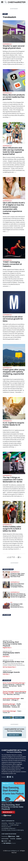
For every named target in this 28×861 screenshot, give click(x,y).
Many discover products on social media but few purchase (14, 97)
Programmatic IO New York (13, 662)
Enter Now (6, 656)
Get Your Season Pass (9, 667)
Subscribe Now (13, 735)
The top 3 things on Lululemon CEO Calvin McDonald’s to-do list (13, 479)
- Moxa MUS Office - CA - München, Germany (14, 693)
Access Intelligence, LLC (13, 851)
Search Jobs (18, 717)
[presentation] (14, 31)
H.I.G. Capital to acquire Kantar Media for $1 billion (13, 425)
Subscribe (11, 823)
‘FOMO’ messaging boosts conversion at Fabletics (12, 264)
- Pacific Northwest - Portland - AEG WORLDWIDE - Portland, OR (12, 705)
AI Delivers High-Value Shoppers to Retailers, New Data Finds (17, 575)
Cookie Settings (14, 825)
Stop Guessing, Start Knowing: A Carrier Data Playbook (12, 644)
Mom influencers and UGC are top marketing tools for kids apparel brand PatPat (13, 151)
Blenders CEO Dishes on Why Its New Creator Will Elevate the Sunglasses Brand (18, 596)
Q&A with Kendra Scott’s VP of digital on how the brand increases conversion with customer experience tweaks (14, 208)
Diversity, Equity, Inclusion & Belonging (13, 830)
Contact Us (5, 825)
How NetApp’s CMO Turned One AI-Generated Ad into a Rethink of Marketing (16, 606)
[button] (2, 2)
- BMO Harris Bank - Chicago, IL (13, 699)
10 (18, 557)
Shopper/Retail (7, 44)
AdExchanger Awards (11, 672)
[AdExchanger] (7, 815)
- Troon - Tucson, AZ (12, 711)
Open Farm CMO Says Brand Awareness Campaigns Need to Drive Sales (17, 586)
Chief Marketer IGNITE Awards (11, 654)
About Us (18, 823)
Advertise (4, 823)
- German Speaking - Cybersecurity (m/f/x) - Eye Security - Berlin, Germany (14, 685)
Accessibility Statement (8, 828)
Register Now (6, 647)
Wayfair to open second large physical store (13, 47)
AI (10, 602)
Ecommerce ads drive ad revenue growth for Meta (13, 319)
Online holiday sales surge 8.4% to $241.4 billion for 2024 (12, 528)
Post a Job (7, 717)
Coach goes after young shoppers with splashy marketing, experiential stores (14, 372)
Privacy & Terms (6, 827)
